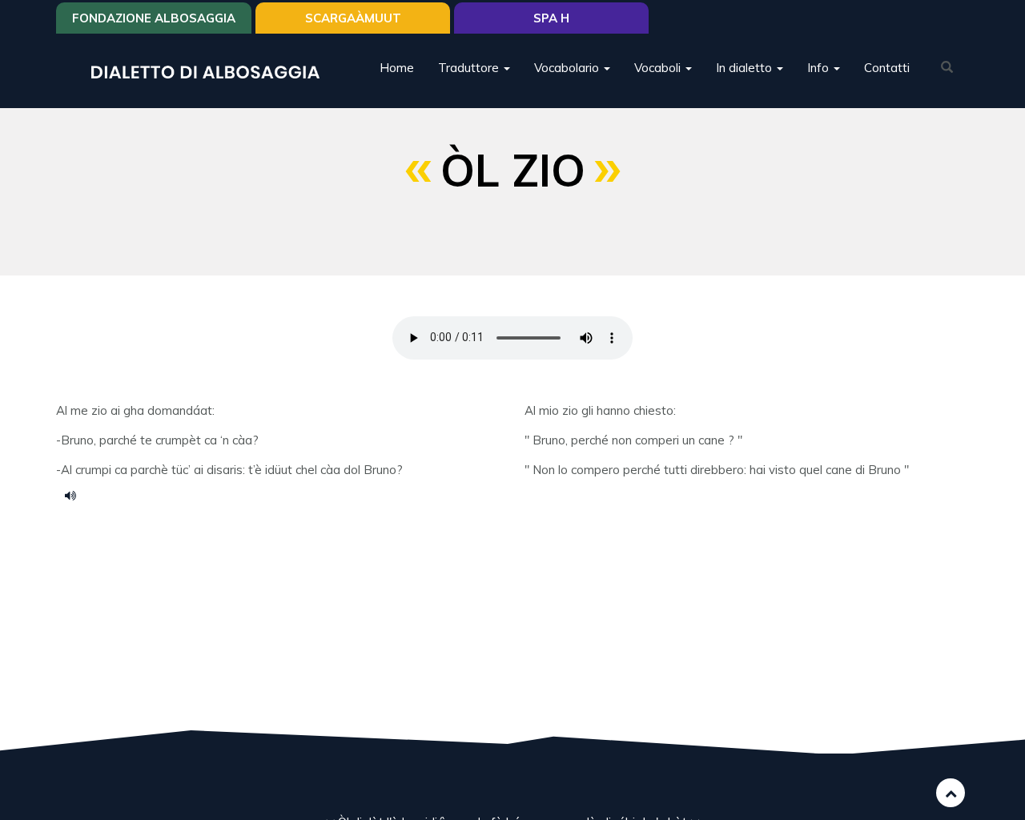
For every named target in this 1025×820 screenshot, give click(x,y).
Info (819, 67)
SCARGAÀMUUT (353, 18)
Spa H (551, 18)
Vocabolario (568, 67)
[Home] (211, 71)
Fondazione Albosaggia (153, 18)
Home (397, 67)
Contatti (887, 67)
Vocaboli (659, 67)
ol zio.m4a (76, 494)
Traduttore (470, 67)
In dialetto (745, 67)
